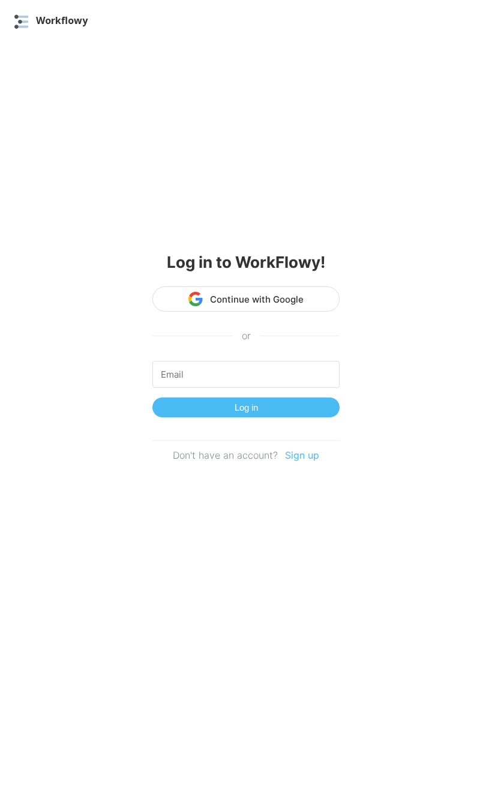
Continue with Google (257, 299)
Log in (246, 407)
